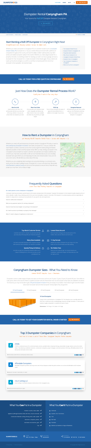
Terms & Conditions (18, 444)
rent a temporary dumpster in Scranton (17, 146)
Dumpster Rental (9, 34)
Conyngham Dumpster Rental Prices (71, 57)
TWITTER (75, 437)
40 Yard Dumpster (73, 290)
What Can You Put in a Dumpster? (71, 65)
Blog (69, 2)
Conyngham (25, 34)
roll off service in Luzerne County (15, 165)
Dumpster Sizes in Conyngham (70, 59)
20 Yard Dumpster (45, 290)
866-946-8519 (82, 2)
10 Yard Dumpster (17, 290)
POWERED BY (81, 34)
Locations (58, 2)
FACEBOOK (67, 437)
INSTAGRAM (82, 437)
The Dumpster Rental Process (70, 48)
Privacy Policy (9, 444)
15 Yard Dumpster (31, 290)
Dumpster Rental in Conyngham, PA (71, 51)
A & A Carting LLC (21, 381)
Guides (64, 2)
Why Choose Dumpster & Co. (70, 55)
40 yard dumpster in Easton (38, 283)
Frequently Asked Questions (69, 53)
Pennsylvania (18, 34)
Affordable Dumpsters (23, 363)
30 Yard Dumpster (59, 290)
